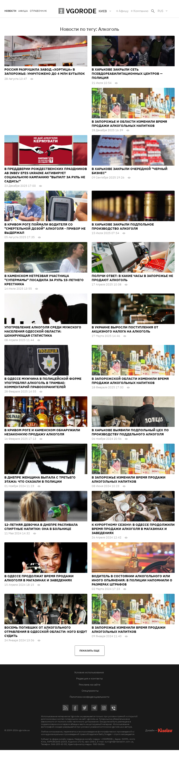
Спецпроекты (90, 690)
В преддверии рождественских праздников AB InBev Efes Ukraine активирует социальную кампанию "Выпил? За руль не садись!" (45, 175)
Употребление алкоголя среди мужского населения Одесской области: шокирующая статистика (42, 331)
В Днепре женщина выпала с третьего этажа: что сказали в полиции (40, 479)
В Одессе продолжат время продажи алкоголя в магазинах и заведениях (39, 578)
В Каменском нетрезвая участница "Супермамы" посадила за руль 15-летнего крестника (44, 280)
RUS (160, 10)
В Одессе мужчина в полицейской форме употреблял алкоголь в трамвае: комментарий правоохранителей (42, 383)
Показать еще (89, 650)
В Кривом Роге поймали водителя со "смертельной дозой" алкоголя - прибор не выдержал (45, 228)
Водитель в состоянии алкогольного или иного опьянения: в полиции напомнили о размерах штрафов (132, 580)
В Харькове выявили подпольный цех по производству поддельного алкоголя (130, 432)
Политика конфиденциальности (89, 696)
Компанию (140, 10)
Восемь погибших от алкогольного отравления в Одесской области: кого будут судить (45, 631)
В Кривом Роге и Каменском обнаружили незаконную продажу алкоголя (42, 432)
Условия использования (89, 672)
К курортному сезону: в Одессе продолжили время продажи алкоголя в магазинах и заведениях (133, 529)
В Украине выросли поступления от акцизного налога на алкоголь (125, 329)
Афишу (124, 10)
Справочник (38, 11)
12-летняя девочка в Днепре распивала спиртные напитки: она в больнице (41, 527)
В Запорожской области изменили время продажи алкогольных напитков (130, 381)
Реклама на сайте (89, 684)
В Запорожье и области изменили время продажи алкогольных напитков (129, 123)
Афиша (23, 11)
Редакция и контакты (89, 678)
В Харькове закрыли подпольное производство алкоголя (123, 226)
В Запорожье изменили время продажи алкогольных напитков (128, 479)
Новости (10, 11)
